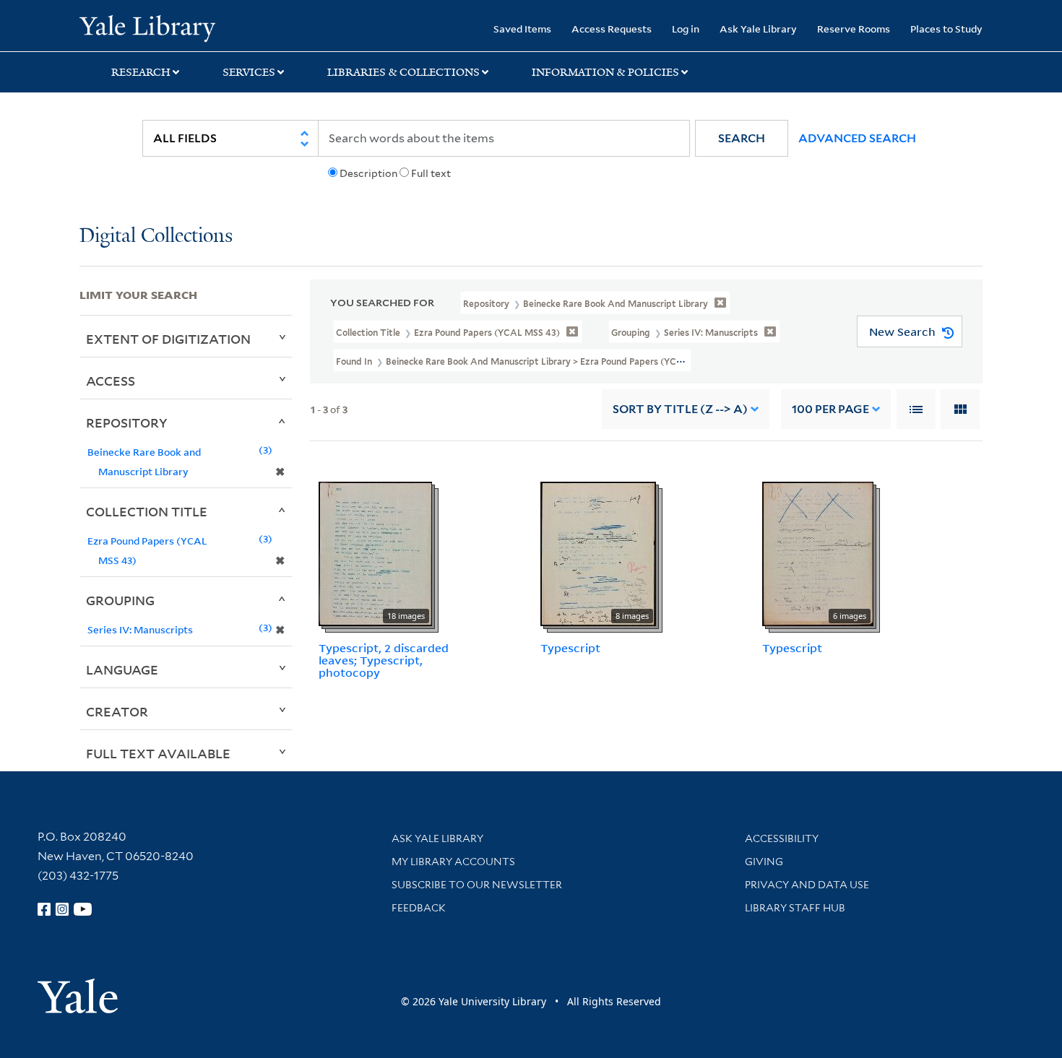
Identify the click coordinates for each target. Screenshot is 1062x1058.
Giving (764, 861)
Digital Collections (156, 236)
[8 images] (598, 553)
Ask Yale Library (758, 28)
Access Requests (611, 28)
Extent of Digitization (168, 338)
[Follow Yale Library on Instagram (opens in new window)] (62, 909)
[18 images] (375, 553)
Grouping (120, 600)
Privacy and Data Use (807, 884)
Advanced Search (857, 138)
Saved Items (522, 28)
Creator (117, 711)
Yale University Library (147, 27)
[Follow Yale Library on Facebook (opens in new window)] (44, 909)
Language (122, 669)
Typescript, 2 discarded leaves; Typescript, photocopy (384, 660)
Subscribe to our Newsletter (477, 884)
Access (110, 380)
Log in (685, 28)
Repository (127, 422)
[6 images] (817, 553)
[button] (741, 138)
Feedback (419, 908)
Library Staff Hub (795, 908)
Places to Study (946, 28)
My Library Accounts (453, 861)
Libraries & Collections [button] (403, 72)
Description (368, 173)
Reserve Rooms (853, 28)
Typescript (570, 648)
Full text (431, 173)
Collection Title (146, 511)
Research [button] (140, 72)
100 (830, 409)
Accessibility (782, 838)
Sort (680, 409)
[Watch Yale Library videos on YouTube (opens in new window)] (83, 909)
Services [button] (249, 72)
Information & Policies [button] (605, 72)
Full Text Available (158, 753)
